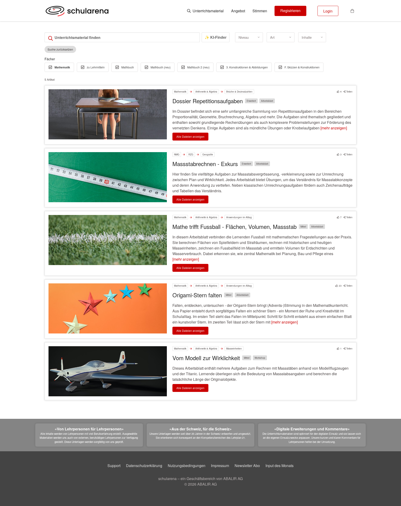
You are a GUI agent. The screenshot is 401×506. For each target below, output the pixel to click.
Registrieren (290, 10)
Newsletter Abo (247, 465)
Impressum (220, 465)
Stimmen (259, 11)
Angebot (238, 11)
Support (113, 465)
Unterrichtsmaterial (208, 11)
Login (328, 11)
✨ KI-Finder (215, 37)
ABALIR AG (207, 484)
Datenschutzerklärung (144, 465)
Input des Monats (279, 465)
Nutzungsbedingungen (186, 465)
